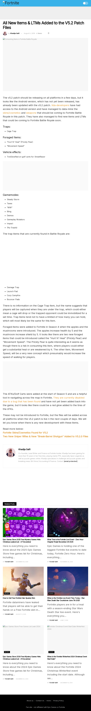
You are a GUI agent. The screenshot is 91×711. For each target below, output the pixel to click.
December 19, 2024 (66, 682)
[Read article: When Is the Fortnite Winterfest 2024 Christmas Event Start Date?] (67, 639)
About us (30, 701)
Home (49, 701)
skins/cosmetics (11, 112)
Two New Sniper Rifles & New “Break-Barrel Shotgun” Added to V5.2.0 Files (45, 436)
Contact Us (40, 701)
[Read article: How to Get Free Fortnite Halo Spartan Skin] (23, 581)
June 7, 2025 (64, 620)
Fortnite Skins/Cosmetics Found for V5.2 (25, 432)
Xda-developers (60, 105)
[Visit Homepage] (16, 3)
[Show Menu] (75, 3)
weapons (31, 112)
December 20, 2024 (22, 679)
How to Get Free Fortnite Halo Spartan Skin (19, 598)
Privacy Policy (58, 701)
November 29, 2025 (66, 561)
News (40, 33)
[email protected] (70, 461)
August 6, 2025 (21, 614)
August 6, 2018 (29, 33)
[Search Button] (79, 3)
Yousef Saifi (9, 561)
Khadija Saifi (14, 33)
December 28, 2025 (22, 561)
